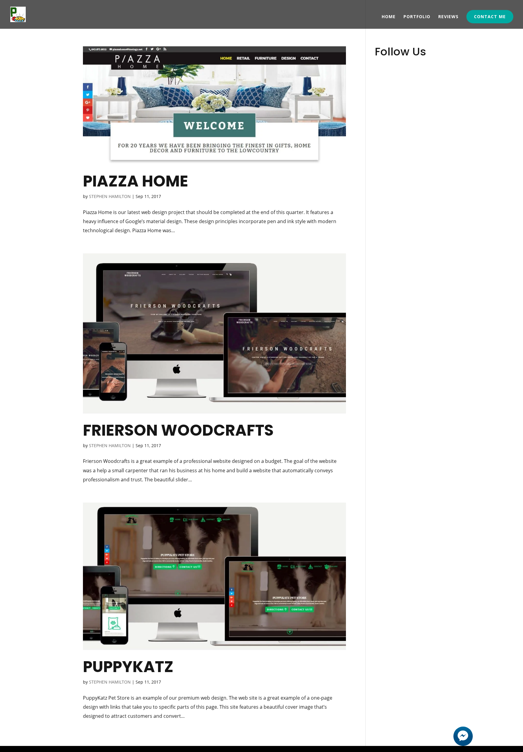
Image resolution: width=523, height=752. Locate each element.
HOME (389, 17)
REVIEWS (448, 17)
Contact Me (490, 16)
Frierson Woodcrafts (178, 430)
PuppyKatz (128, 667)
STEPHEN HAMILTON (110, 196)
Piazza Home (135, 181)
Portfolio (416, 17)
